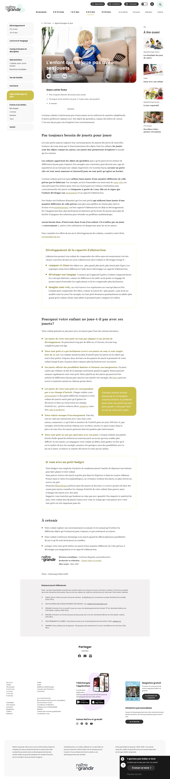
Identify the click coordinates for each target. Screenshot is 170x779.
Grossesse (41, 12)
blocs (115, 377)
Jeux (12, 119)
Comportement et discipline (18, 50)
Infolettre (116, 4)
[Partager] (79, 655)
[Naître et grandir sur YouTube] (91, 723)
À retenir (53, 103)
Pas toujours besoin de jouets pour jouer (67, 95)
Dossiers (136, 12)
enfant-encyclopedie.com (97, 604)
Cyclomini (41, 691)
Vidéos (160, 12)
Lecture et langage (19, 41)
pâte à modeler (56, 409)
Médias (40, 709)
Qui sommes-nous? (44, 702)
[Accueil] (15, 8)
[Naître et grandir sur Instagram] (77, 723)
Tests (39, 685)
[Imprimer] (90, 655)
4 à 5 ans (14, 32)
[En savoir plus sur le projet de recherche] (123, 765)
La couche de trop (44, 698)
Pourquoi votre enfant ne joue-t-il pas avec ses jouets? (74, 99)
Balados (148, 12)
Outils (39, 682)
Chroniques (10, 705)
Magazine (10, 709)
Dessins (13, 115)
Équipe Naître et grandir (91, 560)
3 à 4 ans (13, 29)
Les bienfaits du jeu (51, 236)
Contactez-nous (43, 714)
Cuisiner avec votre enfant (18, 64)
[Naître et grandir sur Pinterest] (86, 723)
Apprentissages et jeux (64, 23)
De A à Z (9, 682)
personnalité (51, 395)
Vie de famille (16, 77)
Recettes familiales (18, 69)
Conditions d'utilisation (45, 705)
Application (99, 4)
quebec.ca (117, 621)
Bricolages (14, 108)
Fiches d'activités (18, 105)
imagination (71, 192)
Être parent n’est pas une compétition (51, 700)
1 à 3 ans (75, 12)
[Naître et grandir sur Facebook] (82, 723)
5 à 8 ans (106, 12)
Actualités (123, 12)
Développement (17, 25)
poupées (84, 406)
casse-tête (118, 182)
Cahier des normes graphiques (49, 711)
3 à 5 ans (90, 12)
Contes (13, 112)
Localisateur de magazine (151, 697)
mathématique (61, 207)
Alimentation (16, 60)
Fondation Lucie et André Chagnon (29, 757)
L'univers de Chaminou (45, 689)
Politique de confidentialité (47, 707)
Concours (133, 4)
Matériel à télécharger (45, 687)
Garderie (14, 86)
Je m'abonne (134, 722)
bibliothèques (61, 485)
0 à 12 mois (58, 12)
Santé (12, 127)
